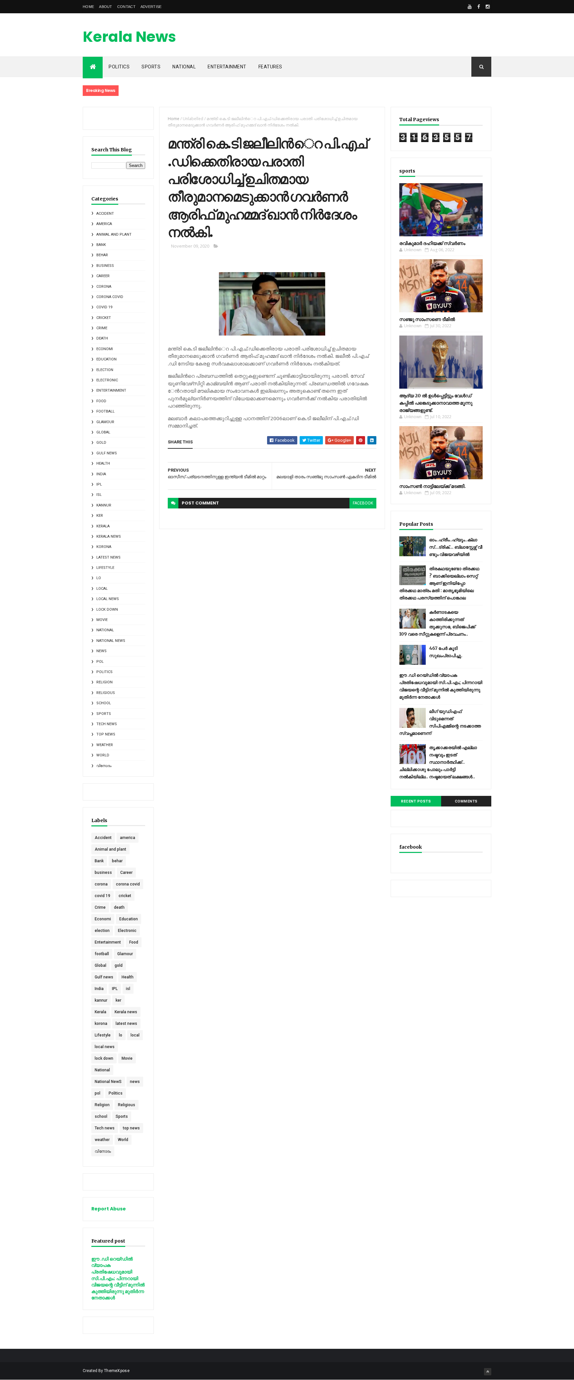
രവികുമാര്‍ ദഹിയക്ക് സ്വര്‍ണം (432, 243)
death (102, 338)
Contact (126, 7)
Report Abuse (108, 1208)
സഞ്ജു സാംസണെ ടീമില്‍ (427, 319)
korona (103, 547)
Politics (104, 672)
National (184, 66)
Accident (105, 213)
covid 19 (104, 307)
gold (101, 442)
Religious (105, 693)
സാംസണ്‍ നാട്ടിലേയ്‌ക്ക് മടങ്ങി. (432, 486)
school (103, 703)
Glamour (105, 422)
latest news (108, 557)
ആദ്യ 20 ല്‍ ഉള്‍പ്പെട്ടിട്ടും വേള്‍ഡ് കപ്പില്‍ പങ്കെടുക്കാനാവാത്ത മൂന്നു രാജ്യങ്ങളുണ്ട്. (435, 403)
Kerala (103, 526)
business (105, 266)
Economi (104, 349)
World (102, 755)
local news (107, 599)
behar (102, 255)
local (102, 588)
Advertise (151, 7)
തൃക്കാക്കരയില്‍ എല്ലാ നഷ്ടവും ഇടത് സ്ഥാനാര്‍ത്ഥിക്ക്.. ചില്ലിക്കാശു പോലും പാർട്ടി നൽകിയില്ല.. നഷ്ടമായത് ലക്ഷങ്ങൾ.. (438, 762)
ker (99, 515)
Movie (102, 620)
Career (103, 276)
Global (103, 432)
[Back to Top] (487, 1371)
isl (99, 495)
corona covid (109, 297)
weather (104, 745)
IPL (99, 484)
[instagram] (487, 6)
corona (103, 286)
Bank (101, 245)
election (104, 370)
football (105, 411)
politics (119, 66)
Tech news (106, 724)
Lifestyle (105, 568)
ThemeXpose (117, 1370)
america (104, 224)
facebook (363, 503)
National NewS (110, 641)
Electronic (107, 380)
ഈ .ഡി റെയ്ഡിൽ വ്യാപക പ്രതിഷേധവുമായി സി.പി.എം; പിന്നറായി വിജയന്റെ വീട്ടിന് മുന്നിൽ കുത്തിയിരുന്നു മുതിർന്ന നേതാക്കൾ (118, 1278)
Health (103, 463)
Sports (151, 66)
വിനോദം (104, 766)
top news (105, 734)
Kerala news (108, 536)
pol (100, 661)
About (105, 7)
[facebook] (478, 6)
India (101, 474)
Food (101, 401)
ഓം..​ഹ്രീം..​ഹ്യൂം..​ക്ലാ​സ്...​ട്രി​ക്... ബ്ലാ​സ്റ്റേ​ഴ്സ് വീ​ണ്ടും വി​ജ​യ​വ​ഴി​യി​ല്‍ (455, 547)
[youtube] (469, 6)
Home (88, 7)
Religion (104, 682)
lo (98, 578)
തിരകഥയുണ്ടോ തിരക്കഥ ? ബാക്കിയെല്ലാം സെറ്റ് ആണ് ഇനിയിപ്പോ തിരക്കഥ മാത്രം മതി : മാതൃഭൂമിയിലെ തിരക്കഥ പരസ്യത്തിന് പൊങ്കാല (439, 583)
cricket (103, 318)
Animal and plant (114, 234)
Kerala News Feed (129, 46)
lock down (107, 609)
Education (106, 359)
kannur (103, 505)
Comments (466, 801)
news (101, 651)
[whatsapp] (460, 6)
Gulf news (106, 453)
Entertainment (227, 66)
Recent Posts (416, 801)
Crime (101, 328)
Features (270, 66)
